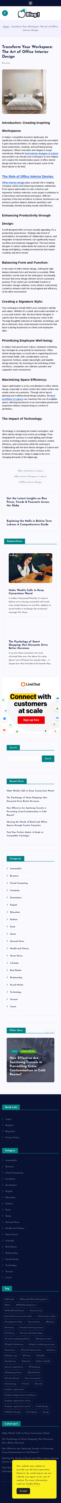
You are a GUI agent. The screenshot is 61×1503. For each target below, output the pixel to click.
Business (6, 63)
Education (15, 912)
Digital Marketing (14, 1344)
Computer (15, 890)
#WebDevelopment (26, 1305)
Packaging (35, 1367)
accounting (36, 1311)
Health (41, 1356)
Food (12, 927)
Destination (15, 898)
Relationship (16, 978)
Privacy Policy (12, 1138)
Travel (13, 1007)
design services (44, 1339)
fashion (51, 1350)
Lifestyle (14, 963)
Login (8, 1119)
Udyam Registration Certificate (21, 1395)
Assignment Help (14, 1322)
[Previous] (47, 1030)
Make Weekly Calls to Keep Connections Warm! (30, 791)
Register (9, 1125)
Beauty (50, 1322)
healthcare (11, 1361)
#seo (8, 1305)
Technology (15, 992)
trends (39, 1384)
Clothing (10, 1333)
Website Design (13, 1412)
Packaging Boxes (14, 1372)
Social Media (16, 985)
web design (43, 1406)
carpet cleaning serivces (32, 1327)
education (10, 1350)
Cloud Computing (19, 883)
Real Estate (15, 970)
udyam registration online (18, 1401)
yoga (46, 1412)
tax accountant (33, 1378)
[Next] (52, 1030)
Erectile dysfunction (31, 1350)
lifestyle (26, 1361)
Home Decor (16, 956)
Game (13, 934)
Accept (23, 1491)
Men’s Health (44, 1361)
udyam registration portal (18, 1406)
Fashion (13, 919)
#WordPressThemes (15, 1311)
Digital (13, 905)
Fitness (27, 1356)
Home (6, 27)
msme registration (14, 1367)
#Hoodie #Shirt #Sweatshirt (34, 1299)
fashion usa (11, 1356)
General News (17, 941)
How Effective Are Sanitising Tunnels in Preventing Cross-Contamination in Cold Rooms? (26, 811)
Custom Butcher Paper (32, 1333)
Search (13, 748)
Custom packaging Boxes (18, 1339)
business (10, 1327)
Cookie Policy (33, 1484)
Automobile (15, 869)
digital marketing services (42, 1344)
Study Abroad (12, 1378)
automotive (34, 1322)
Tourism (14, 999)
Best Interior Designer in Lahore (31, 476)
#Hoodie (10, 1299)
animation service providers (19, 1316)
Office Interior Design (31, 482)
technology (11, 1384)
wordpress (32, 1412)
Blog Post (10, 1131)
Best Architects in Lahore (31, 471)
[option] (30, 1060)
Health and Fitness (19, 948)
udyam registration (15, 1389)
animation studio (47, 1316)
